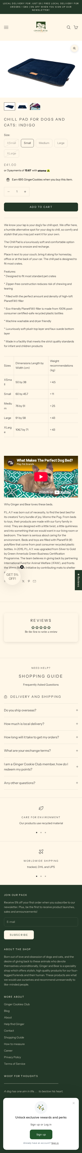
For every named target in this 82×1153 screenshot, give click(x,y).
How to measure (14, 1044)
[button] (12, 576)
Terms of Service (14, 1064)
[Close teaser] (22, 567)
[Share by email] (34, 581)
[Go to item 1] (9, 106)
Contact (9, 1030)
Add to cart (41, 206)
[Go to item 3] (35, 106)
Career (8, 1050)
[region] (41, 816)
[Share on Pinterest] (28, 581)
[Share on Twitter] (23, 581)
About (8, 1017)
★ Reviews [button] (78, 580)
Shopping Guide (14, 1037)
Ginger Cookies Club (17, 1004)
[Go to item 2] (22, 106)
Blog (7, 1011)
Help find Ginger (14, 1024)
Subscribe (19, 934)
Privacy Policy (12, 1057)
